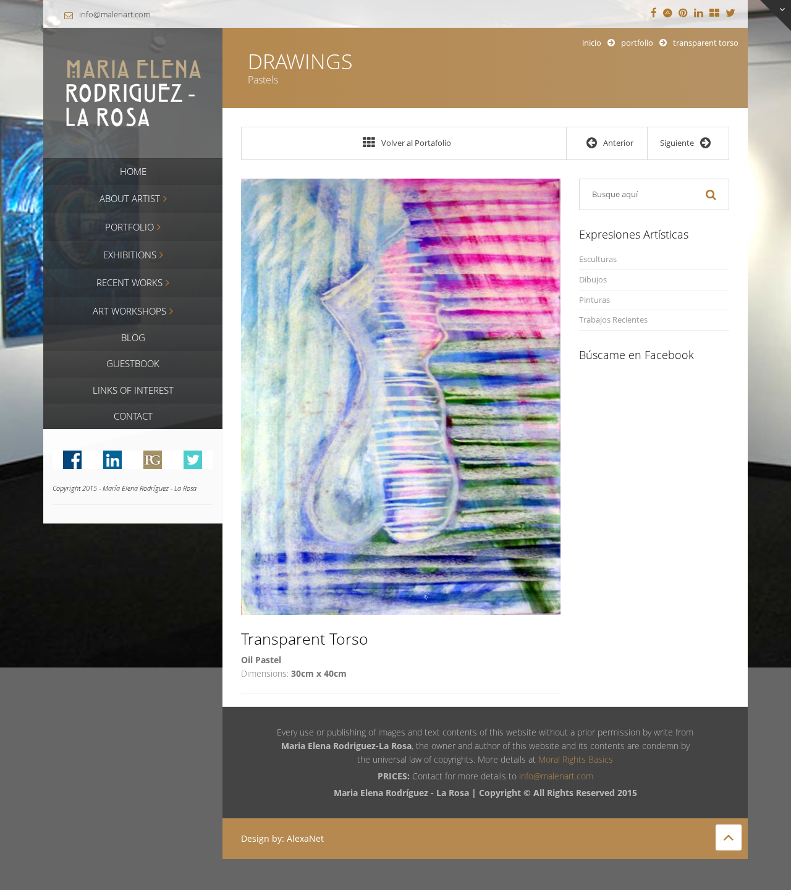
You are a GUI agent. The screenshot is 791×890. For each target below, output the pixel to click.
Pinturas (594, 300)
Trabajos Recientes (613, 320)
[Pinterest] (683, 13)
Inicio (591, 42)
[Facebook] (654, 13)
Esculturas (598, 259)
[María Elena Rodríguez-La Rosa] (132, 92)
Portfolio (637, 42)
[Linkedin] (698, 13)
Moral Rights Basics (575, 759)
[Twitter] (730, 13)
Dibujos (593, 279)
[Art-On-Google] (667, 13)
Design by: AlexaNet (282, 838)
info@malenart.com (114, 14)
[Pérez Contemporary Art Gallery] (714, 13)
